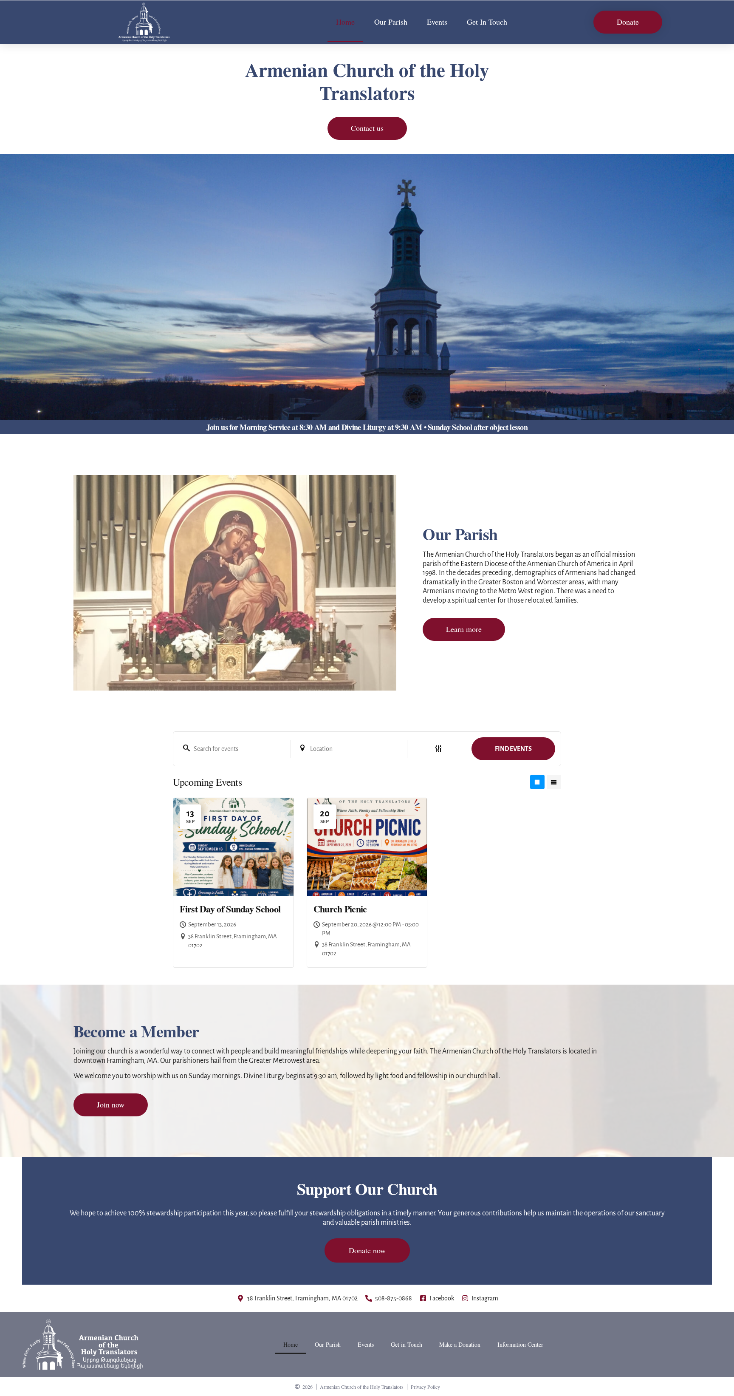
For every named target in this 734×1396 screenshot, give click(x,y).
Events (437, 22)
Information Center (520, 1344)
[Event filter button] (438, 749)
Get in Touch (406, 1344)
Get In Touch (487, 22)
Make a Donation (459, 1344)
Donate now (367, 1250)
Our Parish (390, 22)
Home (345, 22)
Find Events (513, 748)
